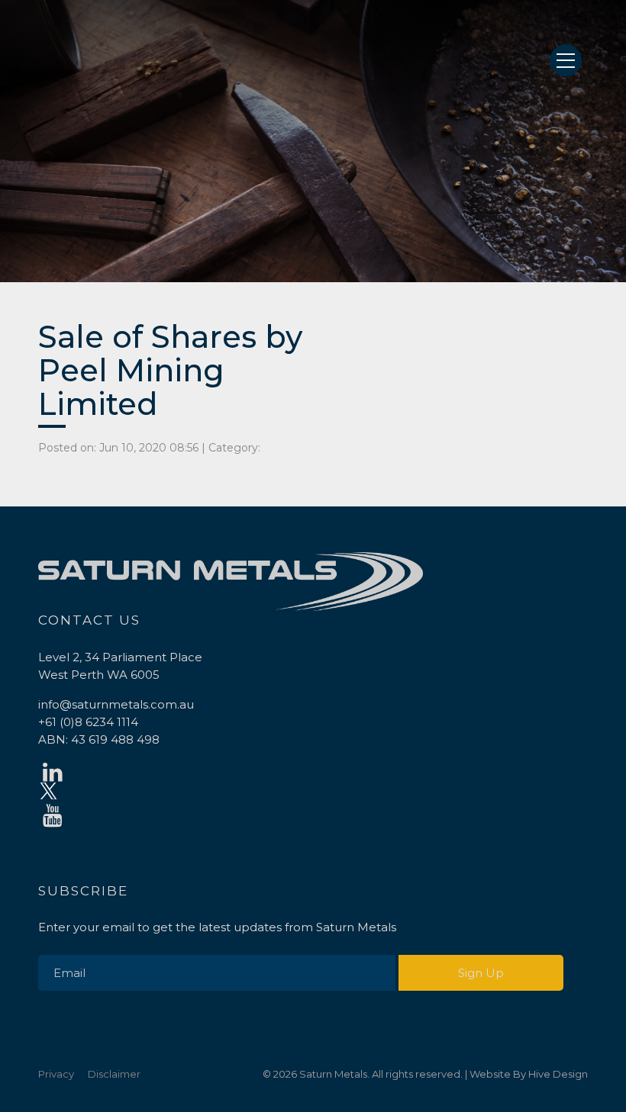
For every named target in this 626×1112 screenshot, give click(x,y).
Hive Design (558, 1074)
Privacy (56, 1074)
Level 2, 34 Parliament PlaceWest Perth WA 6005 (120, 666)
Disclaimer (114, 1074)
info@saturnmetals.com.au (116, 704)
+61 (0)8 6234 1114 (88, 722)
